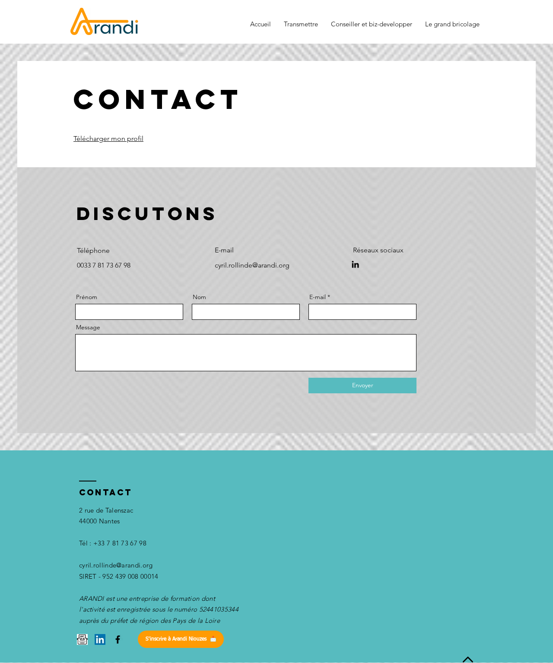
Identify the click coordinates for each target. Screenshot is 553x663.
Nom (199, 297)
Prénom (86, 297)
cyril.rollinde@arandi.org (116, 565)
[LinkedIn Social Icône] (100, 639)
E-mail (317, 297)
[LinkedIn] (355, 264)
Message (88, 327)
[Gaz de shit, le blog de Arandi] (82, 639)
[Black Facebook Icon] (117, 639)
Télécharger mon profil (108, 138)
